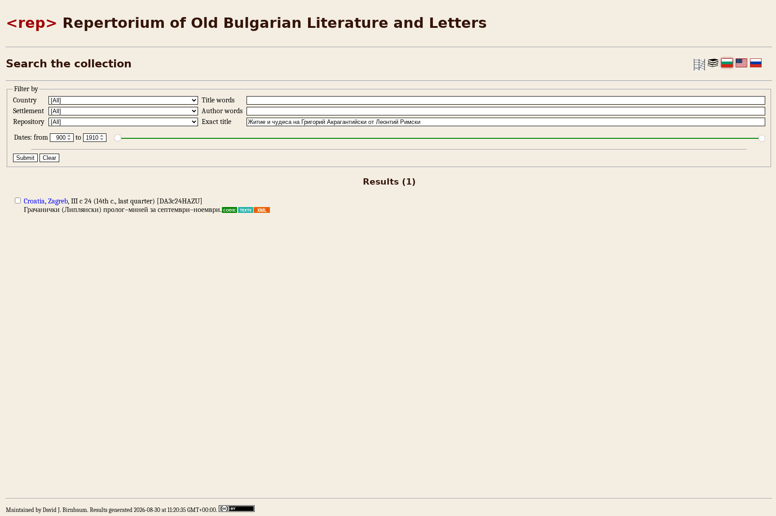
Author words (223, 111)
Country (26, 100)
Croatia (34, 201)
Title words (219, 100)
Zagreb (58, 201)
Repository (29, 122)
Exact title (217, 122)
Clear (49, 157)
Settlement (29, 111)
